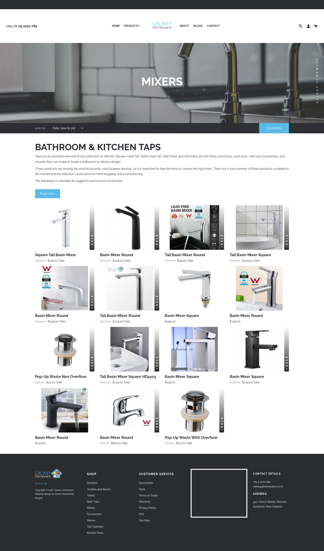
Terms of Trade (148, 495)
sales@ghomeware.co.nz (268, 486)
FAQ (141, 514)
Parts (142, 489)
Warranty (144, 501)
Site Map (144, 520)
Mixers (91, 507)
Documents (146, 482)
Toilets (91, 495)
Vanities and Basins (99, 489)
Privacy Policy (147, 507)
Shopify (39, 498)
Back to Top (41, 483)
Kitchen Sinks (95, 532)
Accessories (94, 514)
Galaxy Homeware (64, 490)
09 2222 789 (27, 26)
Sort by (40, 128)
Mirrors (91, 520)
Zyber (58, 494)
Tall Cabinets (95, 526)
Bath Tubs (93, 501)
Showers (92, 482)
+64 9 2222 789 (261, 481)
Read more (47, 193)
